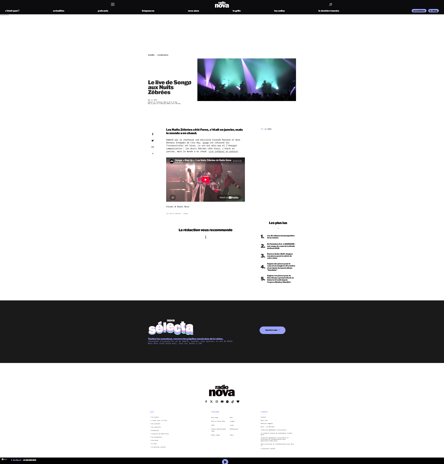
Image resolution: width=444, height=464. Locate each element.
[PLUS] (156, 154)
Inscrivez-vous (271, 330)
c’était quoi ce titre (159, 420)
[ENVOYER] (156, 147)
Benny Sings (215, 435)
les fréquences (156, 437)
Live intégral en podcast (223, 151)
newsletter (419, 10)
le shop (433, 10)
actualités (58, 10)
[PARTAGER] (156, 141)
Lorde (232, 425)
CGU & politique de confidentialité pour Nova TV (277, 444)
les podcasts (155, 424)
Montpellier (234, 429)
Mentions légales (267, 423)
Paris (232, 435)
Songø (206, 142)
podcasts (103, 10)
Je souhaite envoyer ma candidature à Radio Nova (276, 433)
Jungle (232, 421)
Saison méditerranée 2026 (218, 430)
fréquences (148, 10)
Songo (185, 214)
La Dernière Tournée (268, 449)
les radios (279, 10)
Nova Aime (214, 417)
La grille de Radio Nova (160, 434)
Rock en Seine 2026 (218, 421)
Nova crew (264, 420)
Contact (263, 417)
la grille (237, 10)
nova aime (193, 10)
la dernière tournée (328, 10)
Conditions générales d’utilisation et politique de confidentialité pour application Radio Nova (275, 439)
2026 (212, 425)
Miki (231, 417)
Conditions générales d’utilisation (273, 430)
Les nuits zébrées (173, 214)
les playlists (156, 427)
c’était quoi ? (12, 10)
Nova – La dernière (267, 427)
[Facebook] (156, 134)
